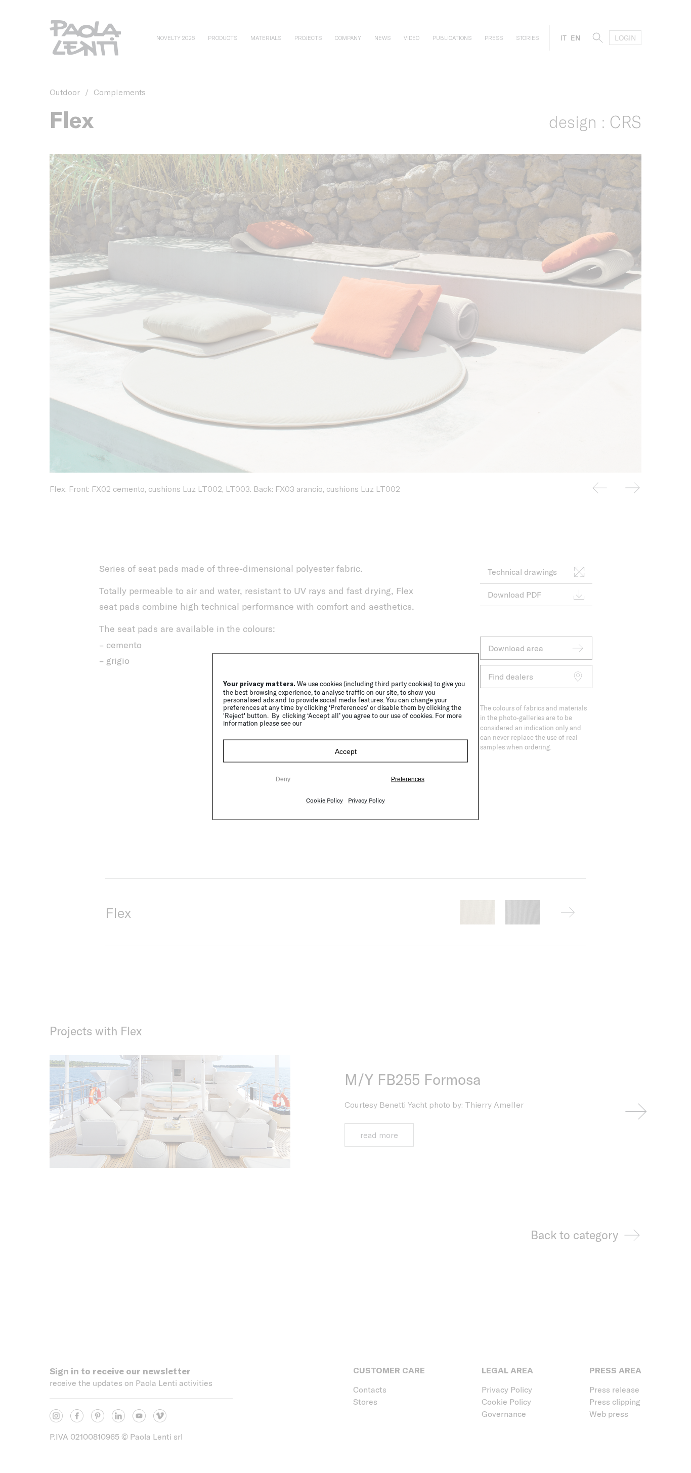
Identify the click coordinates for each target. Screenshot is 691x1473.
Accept (346, 751)
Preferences (407, 778)
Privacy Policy (366, 800)
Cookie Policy (324, 800)
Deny (283, 778)
